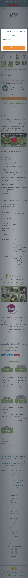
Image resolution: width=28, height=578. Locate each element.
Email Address (6, 39)
